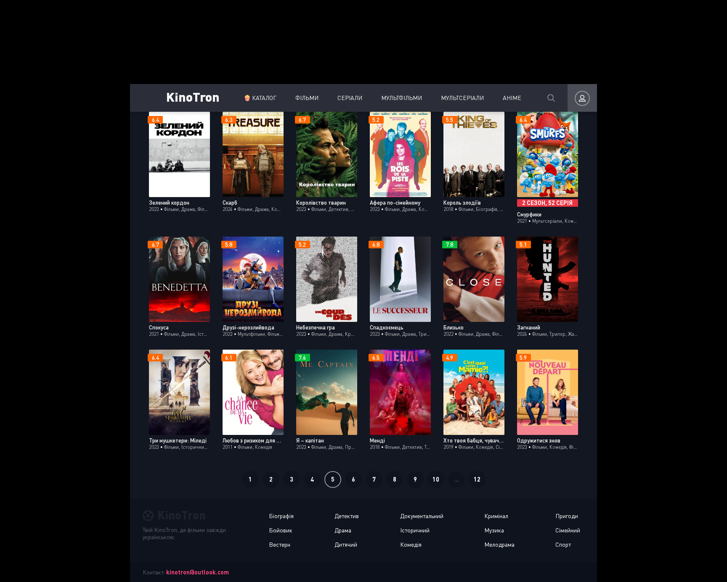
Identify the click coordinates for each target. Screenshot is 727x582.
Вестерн (279, 544)
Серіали (349, 97)
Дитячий (345, 544)
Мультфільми (401, 97)
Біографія (281, 515)
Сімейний (567, 530)
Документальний (421, 515)
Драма (342, 530)
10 (435, 479)
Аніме (512, 97)
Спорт (563, 544)
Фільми (306, 97)
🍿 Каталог (260, 97)
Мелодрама (499, 544)
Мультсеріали (462, 97)
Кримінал (496, 515)
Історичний (415, 530)
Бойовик (280, 530)
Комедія (411, 544)
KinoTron (193, 96)
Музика (494, 530)
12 (477, 479)
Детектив (346, 515)
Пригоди (566, 515)
